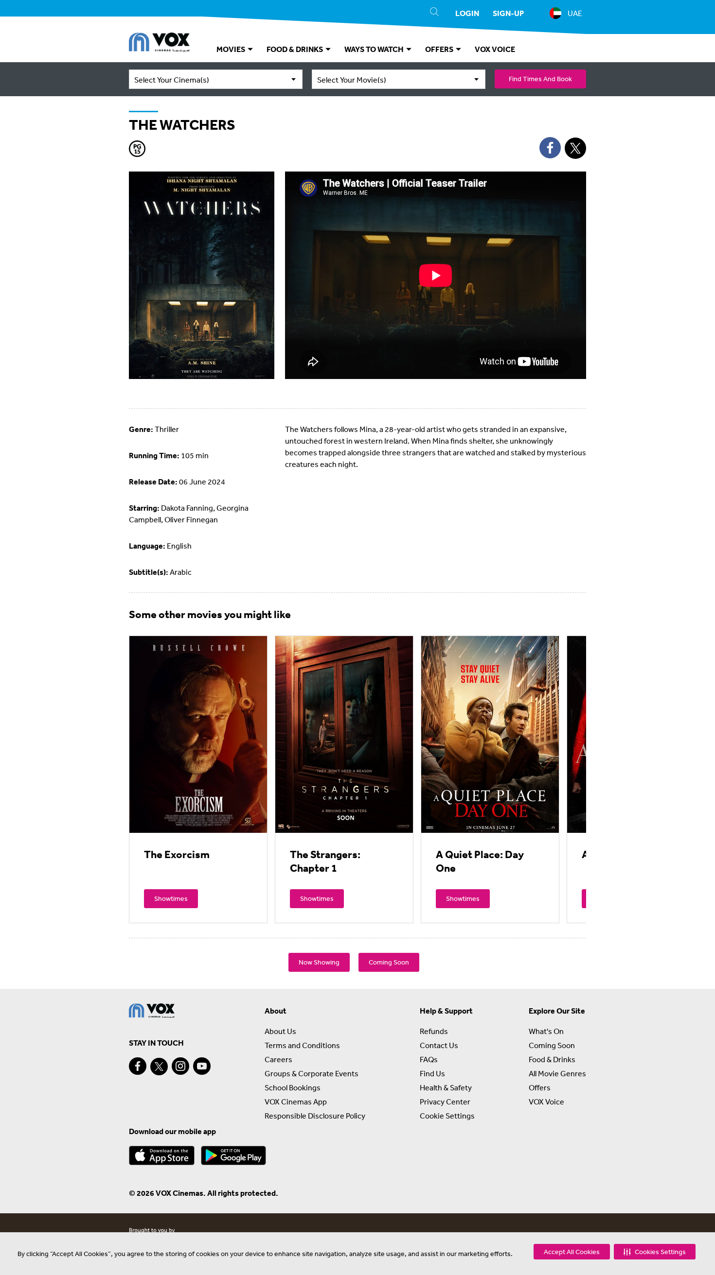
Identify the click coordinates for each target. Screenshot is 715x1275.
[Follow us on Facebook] (137, 1066)
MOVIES (231, 49)
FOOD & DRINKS (295, 49)
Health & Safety (446, 1087)
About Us (280, 1031)
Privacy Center (445, 1101)
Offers (540, 1087)
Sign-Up (508, 13)
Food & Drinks (552, 1059)
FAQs (429, 1059)
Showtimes (171, 898)
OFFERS (440, 49)
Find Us (432, 1073)
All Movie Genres (557, 1073)
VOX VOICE (495, 49)
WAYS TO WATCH (374, 49)
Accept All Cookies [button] (572, 1251)
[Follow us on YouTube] (202, 1066)
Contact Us (439, 1045)
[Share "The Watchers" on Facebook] (550, 147)
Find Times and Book (540, 78)
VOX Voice (546, 1101)
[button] (655, 1251)
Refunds (434, 1031)
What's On (546, 1031)
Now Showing (319, 962)
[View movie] (198, 734)
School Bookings (293, 1087)
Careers (278, 1059)
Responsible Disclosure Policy (315, 1115)
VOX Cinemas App (296, 1101)
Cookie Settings (447, 1115)
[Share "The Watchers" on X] (575, 148)
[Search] (434, 13)
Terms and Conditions (302, 1045)
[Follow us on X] (159, 1066)
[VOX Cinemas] (159, 44)
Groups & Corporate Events (311, 1073)
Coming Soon (389, 962)
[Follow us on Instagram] (180, 1066)
